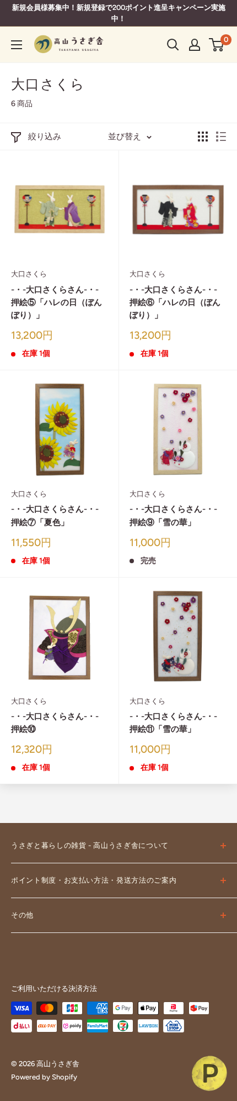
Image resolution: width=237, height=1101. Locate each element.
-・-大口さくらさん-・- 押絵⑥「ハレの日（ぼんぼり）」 (177, 303)
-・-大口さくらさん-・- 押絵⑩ (59, 722)
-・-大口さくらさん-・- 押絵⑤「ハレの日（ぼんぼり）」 (59, 303)
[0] (217, 44)
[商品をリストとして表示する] (221, 136)
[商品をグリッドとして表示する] (203, 136)
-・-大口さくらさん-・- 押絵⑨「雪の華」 (177, 515)
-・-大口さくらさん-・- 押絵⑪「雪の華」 (177, 722)
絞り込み (44, 136)
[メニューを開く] (16, 44)
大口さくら (29, 274)
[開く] (173, 45)
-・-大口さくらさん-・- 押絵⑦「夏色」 (59, 515)
